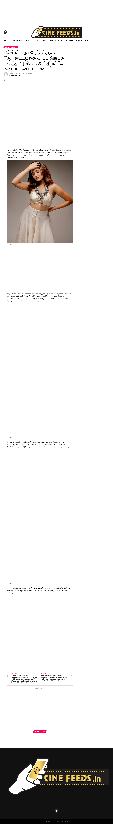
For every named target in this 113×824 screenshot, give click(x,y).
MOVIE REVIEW (49, 45)
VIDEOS (66, 45)
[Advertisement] (53, 12)
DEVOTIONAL (96, 40)
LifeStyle (79, 40)
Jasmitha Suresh (16, 75)
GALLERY (59, 45)
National (44, 40)
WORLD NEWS (54, 40)
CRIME (71, 40)
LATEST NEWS (17, 40)
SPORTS (87, 40)
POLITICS (64, 40)
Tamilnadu (35, 40)
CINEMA (27, 40)
